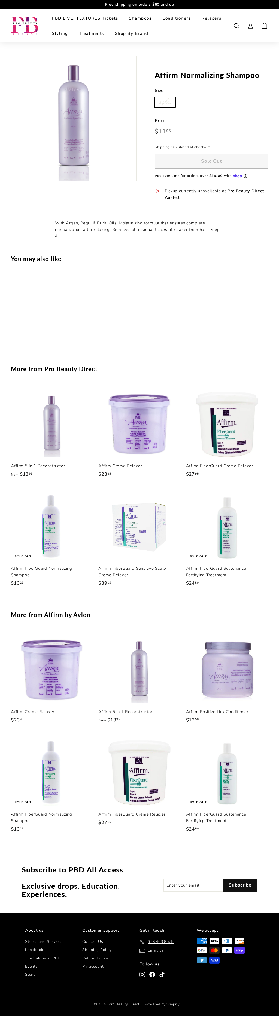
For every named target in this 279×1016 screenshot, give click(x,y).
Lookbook (34, 949)
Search (31, 974)
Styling (60, 33)
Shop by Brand (131, 33)
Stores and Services (43, 941)
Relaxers (211, 18)
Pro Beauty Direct (71, 369)
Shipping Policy (96, 949)
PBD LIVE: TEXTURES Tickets (85, 18)
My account (93, 966)
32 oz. (165, 102)
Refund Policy (95, 958)
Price (160, 121)
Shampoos (140, 18)
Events (31, 966)
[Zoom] (73, 118)
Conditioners (176, 18)
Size (159, 91)
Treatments (91, 33)
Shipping (162, 147)
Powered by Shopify (162, 1004)
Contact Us (92, 941)
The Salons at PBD (43, 958)
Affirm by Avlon (67, 614)
